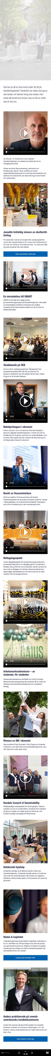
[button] (25, 339)
